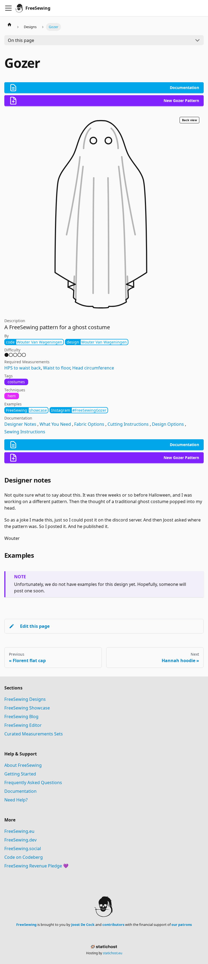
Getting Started (20, 774)
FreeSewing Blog (21, 716)
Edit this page (35, 626)
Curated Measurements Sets (33, 734)
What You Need (55, 424)
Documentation (20, 791)
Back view (189, 120)
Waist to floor (56, 368)
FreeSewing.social (22, 848)
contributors (113, 924)
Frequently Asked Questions (33, 782)
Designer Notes (20, 424)
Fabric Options (89, 424)
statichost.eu (112, 953)
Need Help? (16, 800)
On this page (21, 40)
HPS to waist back (22, 368)
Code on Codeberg (23, 857)
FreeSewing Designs (25, 699)
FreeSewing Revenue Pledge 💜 (36, 866)
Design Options (168, 424)
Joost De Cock (83, 924)
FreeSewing (26, 924)
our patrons (181, 924)
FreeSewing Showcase (27, 708)
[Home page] (9, 24)
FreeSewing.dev (20, 840)
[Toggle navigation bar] (8, 8)
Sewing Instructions (24, 432)
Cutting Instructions (128, 424)
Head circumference (93, 368)
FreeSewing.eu (19, 831)
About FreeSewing (23, 765)
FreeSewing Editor (23, 725)
